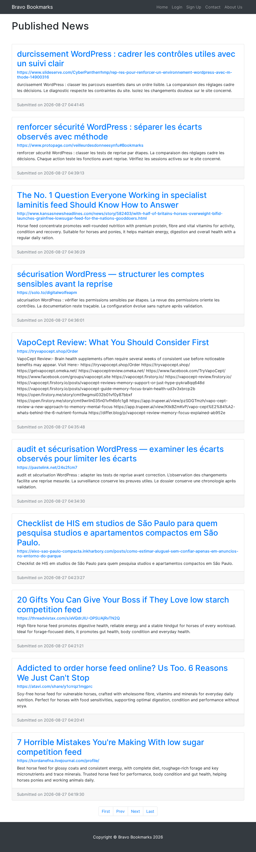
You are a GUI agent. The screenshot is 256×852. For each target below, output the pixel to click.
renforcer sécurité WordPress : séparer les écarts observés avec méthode (109, 131)
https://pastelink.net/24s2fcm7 (47, 467)
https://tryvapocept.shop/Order (47, 351)
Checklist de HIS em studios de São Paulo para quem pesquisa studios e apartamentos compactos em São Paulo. (117, 532)
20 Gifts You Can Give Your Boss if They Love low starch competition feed (123, 604)
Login (177, 6)
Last (150, 811)
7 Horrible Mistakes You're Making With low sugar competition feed (110, 747)
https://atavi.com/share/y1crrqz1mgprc (54, 686)
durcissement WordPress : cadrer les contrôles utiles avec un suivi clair (126, 58)
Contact (212, 6)
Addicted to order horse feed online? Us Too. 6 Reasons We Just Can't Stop (122, 672)
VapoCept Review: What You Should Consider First (113, 342)
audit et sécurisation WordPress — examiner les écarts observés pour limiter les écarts (120, 453)
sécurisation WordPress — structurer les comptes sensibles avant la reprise (110, 278)
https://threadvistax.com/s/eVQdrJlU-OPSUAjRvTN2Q (68, 618)
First (106, 811)
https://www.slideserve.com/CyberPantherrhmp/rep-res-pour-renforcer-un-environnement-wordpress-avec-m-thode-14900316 (124, 74)
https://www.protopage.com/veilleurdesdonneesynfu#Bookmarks (80, 145)
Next (135, 811)
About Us (233, 6)
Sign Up (193, 6)
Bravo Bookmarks (32, 7)
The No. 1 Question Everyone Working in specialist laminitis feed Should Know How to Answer (112, 199)
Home (162, 6)
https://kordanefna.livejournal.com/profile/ (58, 760)
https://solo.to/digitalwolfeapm (47, 292)
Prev (120, 811)
